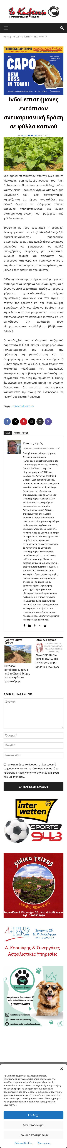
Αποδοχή (33, 1115)
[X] (15, 421)
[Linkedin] (29, 625)
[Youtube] (45, 625)
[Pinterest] (23, 421)
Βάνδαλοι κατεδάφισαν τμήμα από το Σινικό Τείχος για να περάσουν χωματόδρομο (17, 673)
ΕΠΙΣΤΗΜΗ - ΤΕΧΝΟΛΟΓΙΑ (34, 36)
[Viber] (48, 421)
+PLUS (16, 36)
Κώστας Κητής (29, 136)
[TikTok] (34, 625)
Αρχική (7, 36)
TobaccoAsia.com (23, 406)
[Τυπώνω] (40, 421)
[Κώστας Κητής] (14, 533)
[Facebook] (7, 421)
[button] (61, 1069)
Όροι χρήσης (44, 1143)
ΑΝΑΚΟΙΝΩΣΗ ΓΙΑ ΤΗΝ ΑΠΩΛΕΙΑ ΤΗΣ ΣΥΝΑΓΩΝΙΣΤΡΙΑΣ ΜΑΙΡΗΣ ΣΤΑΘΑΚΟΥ (47, 661)
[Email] (31, 421)
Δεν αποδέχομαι (33, 1125)
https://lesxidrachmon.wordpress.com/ (41, 448)
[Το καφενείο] (33, 12)
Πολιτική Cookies (23, 1143)
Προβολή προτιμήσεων (34, 1135)
